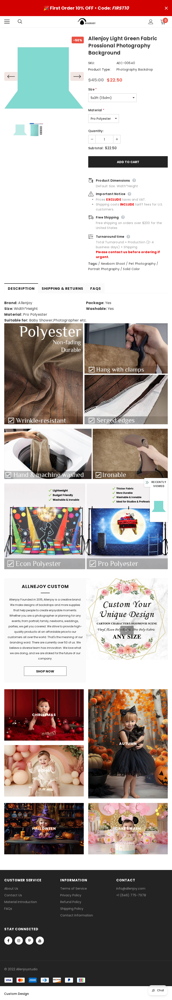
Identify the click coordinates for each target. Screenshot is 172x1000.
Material (96, 110)
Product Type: (99, 69)
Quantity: (95, 131)
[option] (44, 76)
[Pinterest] (29, 941)
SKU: (91, 63)
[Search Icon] (24, 21)
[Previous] (11, 76)
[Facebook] (8, 941)
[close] (166, 8)
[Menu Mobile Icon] (7, 21)
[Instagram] (19, 941)
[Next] (77, 76)
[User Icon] (150, 21)
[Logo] (87, 21)
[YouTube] (40, 941)
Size (92, 89)
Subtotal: (95, 148)
